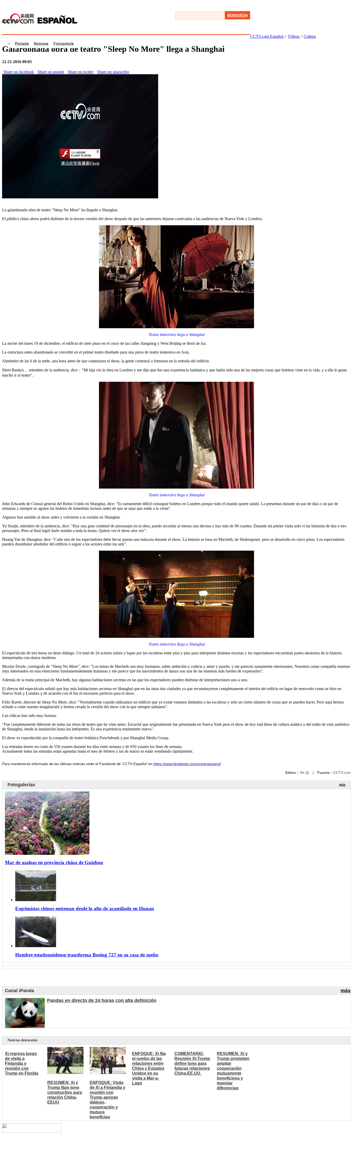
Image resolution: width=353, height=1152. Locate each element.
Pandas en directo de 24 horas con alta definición (101, 1000)
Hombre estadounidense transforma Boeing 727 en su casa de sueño (86, 954)
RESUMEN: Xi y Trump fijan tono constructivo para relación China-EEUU (64, 1092)
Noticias (41, 43)
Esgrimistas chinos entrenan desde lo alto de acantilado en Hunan (84, 908)
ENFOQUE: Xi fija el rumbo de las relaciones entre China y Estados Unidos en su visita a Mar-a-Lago (149, 1068)
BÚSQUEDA (237, 15)
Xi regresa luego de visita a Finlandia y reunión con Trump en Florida (21, 1063)
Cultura (310, 36)
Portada (22, 43)
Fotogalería (63, 43)
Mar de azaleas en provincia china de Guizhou (54, 862)
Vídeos (294, 36)
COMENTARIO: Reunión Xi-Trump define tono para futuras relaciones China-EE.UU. (192, 1063)
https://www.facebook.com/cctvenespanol (187, 764)
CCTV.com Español (267, 36)
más (342, 785)
